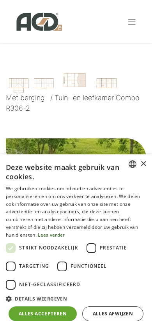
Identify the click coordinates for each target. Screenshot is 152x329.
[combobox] (132, 164)
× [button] (143, 164)
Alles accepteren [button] (43, 313)
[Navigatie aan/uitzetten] (132, 21)
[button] (76, 298)
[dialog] (76, 241)
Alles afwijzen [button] (113, 313)
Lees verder (51, 235)
